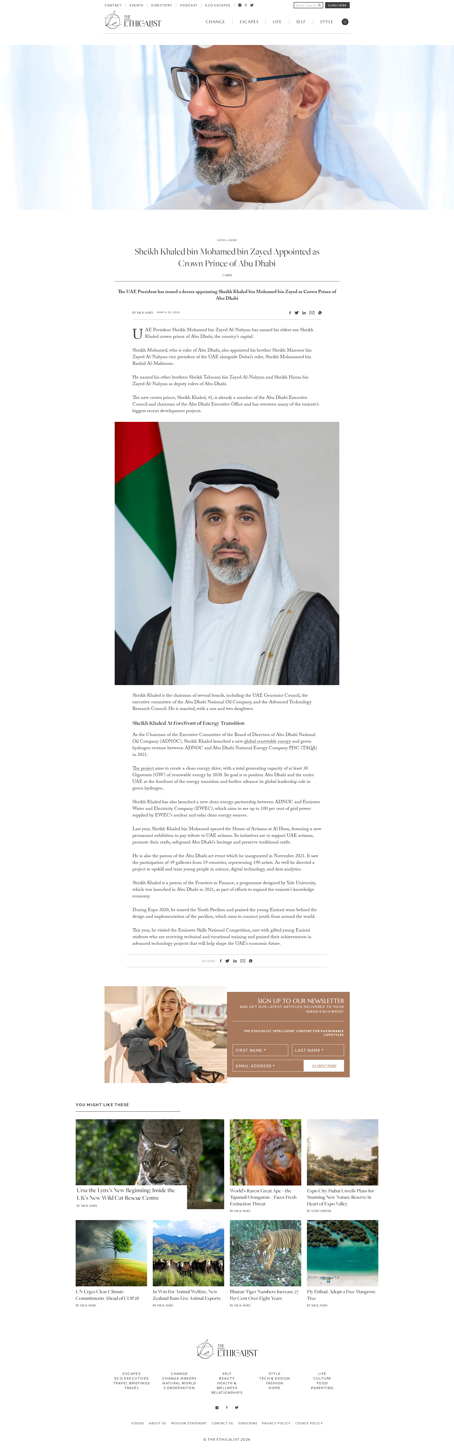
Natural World (179, 1383)
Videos (137, 1423)
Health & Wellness (227, 1385)
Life (277, 21)
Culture (322, 1378)
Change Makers (179, 1378)
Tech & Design (274, 1378)
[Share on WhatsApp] (318, 312)
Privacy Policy (276, 1423)
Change (215, 21)
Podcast (188, 5)
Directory (161, 5)
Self (301, 21)
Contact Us (222, 1423)
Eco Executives (131, 1378)
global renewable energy (267, 742)
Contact (113, 5)
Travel (131, 1387)
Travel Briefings (131, 1383)
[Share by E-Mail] (310, 313)
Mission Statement (189, 1423)
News (233, 240)
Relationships (227, 1392)
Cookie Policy (309, 1423)
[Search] (319, 5)
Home (221, 240)
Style (326, 21)
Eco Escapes (217, 5)
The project (143, 769)
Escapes (249, 21)
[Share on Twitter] (295, 312)
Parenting (322, 1387)
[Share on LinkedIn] (302, 312)
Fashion (275, 1383)
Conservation (179, 1387)
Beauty (227, 1378)
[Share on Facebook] (288, 312)
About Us (157, 1423)
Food (322, 1383)
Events (137, 5)
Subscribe (337, 5)
